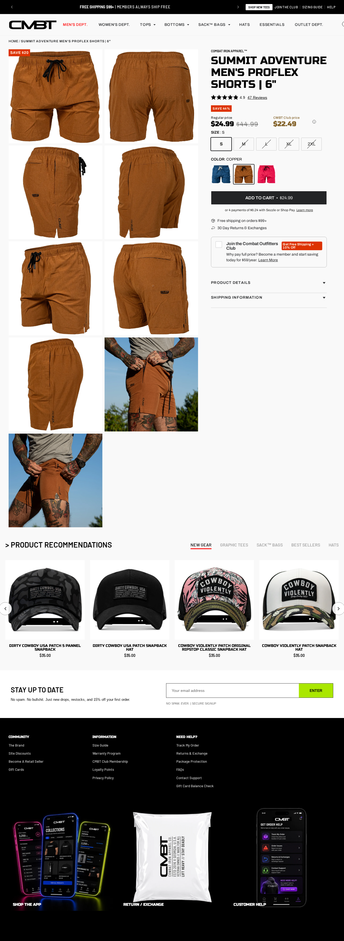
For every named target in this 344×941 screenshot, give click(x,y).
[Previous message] (12, 7)
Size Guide (100, 745)
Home (13, 41)
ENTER (316, 690)
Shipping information (236, 297)
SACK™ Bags (211, 25)
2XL (312, 144)
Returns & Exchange (191, 753)
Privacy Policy (103, 778)
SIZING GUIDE (312, 7)
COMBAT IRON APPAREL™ (229, 51)
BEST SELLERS (305, 544)
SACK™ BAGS (270, 544)
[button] (314, 122)
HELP (331, 7)
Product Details (230, 283)
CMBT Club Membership (110, 761)
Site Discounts (20, 753)
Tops (145, 25)
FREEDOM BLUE (221, 174)
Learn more (304, 210)
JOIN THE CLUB (286, 7)
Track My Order (187, 745)
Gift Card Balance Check (195, 786)
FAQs (180, 769)
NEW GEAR (201, 544)
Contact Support (189, 778)
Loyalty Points (103, 769)
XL (289, 144)
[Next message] (238, 7)
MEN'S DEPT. (75, 25)
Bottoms (174, 25)
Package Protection (191, 761)
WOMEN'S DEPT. (114, 25)
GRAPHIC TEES (234, 544)
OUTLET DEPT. (309, 25)
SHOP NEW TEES (259, 7)
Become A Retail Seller (26, 761)
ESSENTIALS (272, 25)
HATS (244, 25)
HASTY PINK (266, 174)
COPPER (244, 174)
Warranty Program (106, 753)
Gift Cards (16, 769)
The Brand (16, 745)
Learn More (268, 260)
